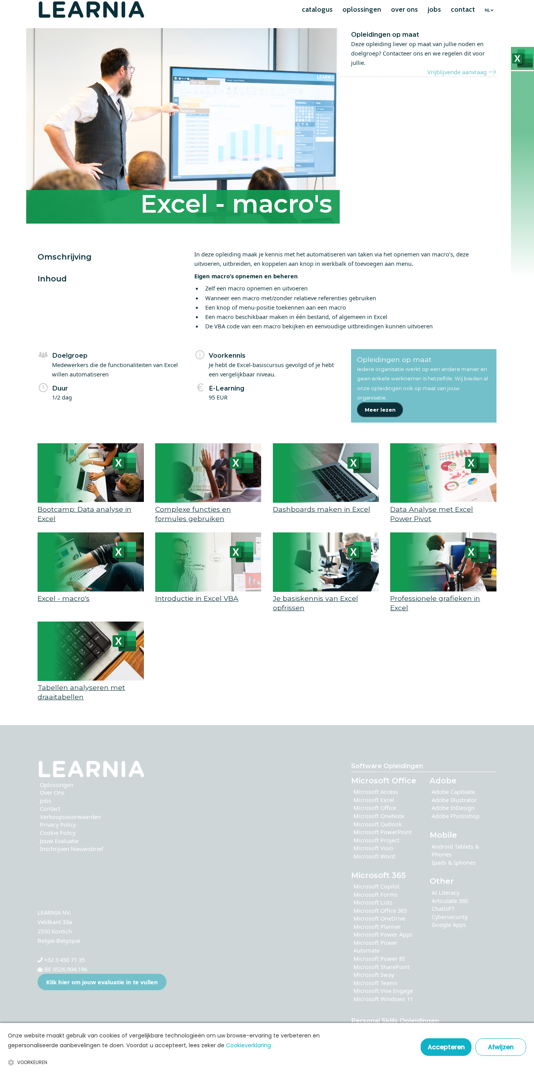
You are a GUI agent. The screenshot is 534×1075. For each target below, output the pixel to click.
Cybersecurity (450, 917)
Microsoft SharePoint (381, 967)
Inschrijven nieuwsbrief (71, 849)
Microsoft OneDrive (379, 918)
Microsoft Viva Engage (383, 990)
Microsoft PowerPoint (382, 832)
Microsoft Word (374, 856)
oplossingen (361, 9)
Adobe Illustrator (454, 800)
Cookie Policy (57, 833)
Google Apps (449, 924)
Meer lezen (380, 410)
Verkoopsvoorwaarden (70, 817)
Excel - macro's (64, 598)
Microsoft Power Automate (375, 947)
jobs (434, 9)
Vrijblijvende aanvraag (457, 72)
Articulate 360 (450, 901)
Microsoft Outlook (377, 824)
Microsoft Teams (375, 983)
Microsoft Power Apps (382, 934)
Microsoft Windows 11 (383, 999)
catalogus (317, 9)
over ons (404, 9)
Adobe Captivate (453, 792)
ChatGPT (443, 908)
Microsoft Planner (377, 926)
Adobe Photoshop (456, 816)
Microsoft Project (376, 840)
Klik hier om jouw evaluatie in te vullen (102, 982)
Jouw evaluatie (59, 841)
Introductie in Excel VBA (196, 598)
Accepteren (446, 1047)
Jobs (45, 800)
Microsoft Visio (373, 848)
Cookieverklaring (248, 1045)
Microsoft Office (374, 808)
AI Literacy (445, 892)
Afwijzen (501, 1047)
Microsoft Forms (375, 894)
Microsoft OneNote (378, 816)
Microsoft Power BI (379, 958)
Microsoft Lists (372, 902)
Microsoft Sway (373, 974)
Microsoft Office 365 (380, 910)
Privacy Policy (58, 824)
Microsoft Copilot (376, 886)
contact (463, 9)
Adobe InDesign (453, 808)
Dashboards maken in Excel (321, 509)
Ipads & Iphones (454, 862)
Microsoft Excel (373, 800)
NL (487, 10)
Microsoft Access (375, 792)
